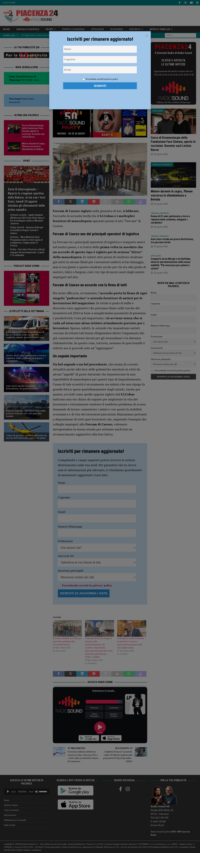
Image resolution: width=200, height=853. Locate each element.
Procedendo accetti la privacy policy (102, 79)
